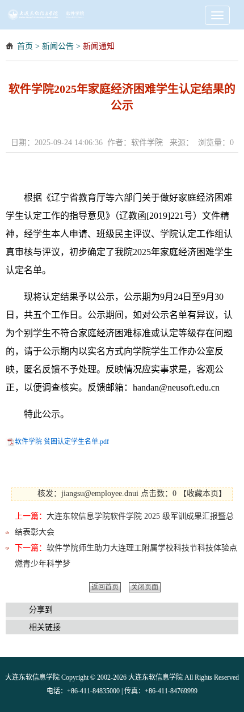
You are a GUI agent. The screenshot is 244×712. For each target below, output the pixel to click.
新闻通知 (99, 46)
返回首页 (105, 587)
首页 (25, 46)
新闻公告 (58, 46)
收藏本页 (202, 493)
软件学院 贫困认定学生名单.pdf (62, 442)
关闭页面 (144, 587)
